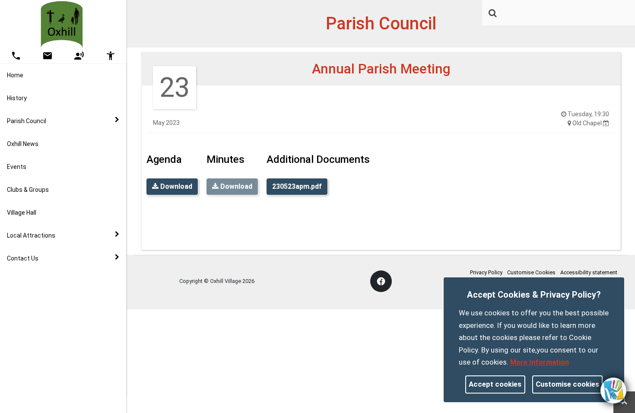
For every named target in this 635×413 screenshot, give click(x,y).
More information (539, 362)
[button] (493, 13)
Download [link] (175, 186)
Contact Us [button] (22, 258)
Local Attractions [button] (31, 235)
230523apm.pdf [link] (297, 186)
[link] (493, 13)
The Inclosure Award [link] (53, 276)
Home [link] (15, 75)
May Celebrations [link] (49, 377)
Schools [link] (36, 299)
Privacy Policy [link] (486, 272)
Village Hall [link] (21, 212)
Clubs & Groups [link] (28, 189)
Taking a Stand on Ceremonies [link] (67, 354)
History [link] (17, 98)
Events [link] (16, 166)
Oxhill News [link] (22, 143)
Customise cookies (567, 384)
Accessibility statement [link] (588, 272)
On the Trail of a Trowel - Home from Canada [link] (67, 327)
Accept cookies (495, 384)
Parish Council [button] (26, 121)
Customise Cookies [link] (531, 272)
